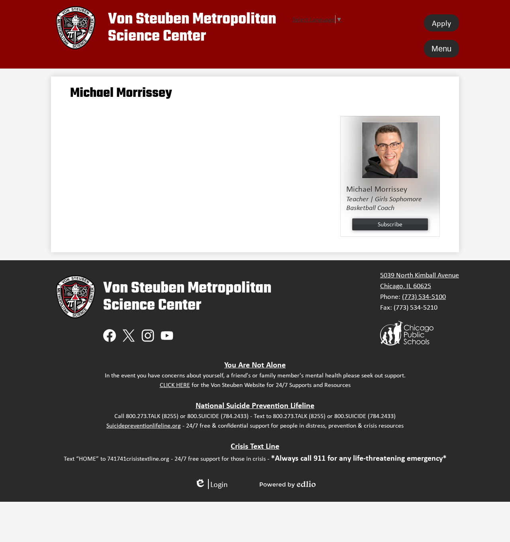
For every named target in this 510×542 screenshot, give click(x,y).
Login (211, 484)
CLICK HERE (175, 385)
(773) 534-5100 (424, 296)
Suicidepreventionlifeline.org (143, 425)
